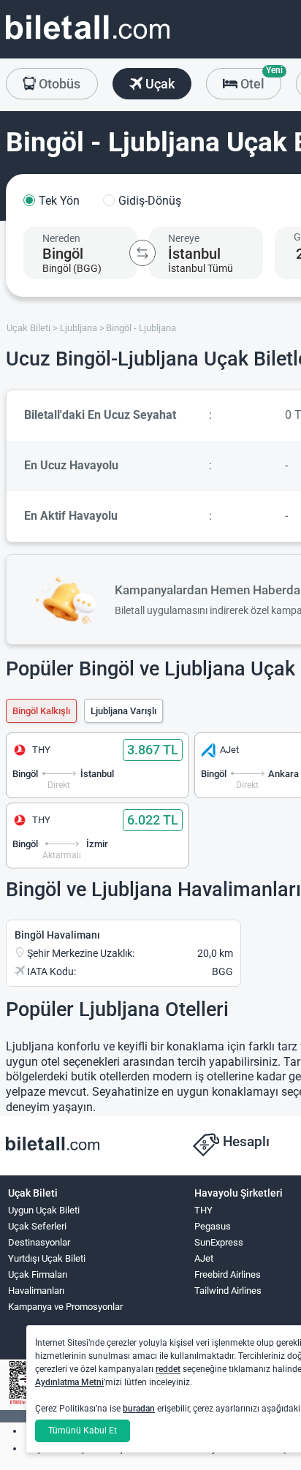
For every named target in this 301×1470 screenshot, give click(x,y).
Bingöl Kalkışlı (41, 710)
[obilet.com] (87, 41)
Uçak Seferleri (37, 1226)
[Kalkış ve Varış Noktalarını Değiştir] (142, 253)
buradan (139, 1408)
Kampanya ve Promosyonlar (65, 1306)
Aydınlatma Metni (69, 1382)
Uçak (158, 83)
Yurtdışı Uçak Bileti (46, 1258)
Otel (259, 79)
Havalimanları (36, 1290)
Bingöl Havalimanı (57, 935)
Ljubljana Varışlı (123, 710)
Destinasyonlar (39, 1242)
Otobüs (58, 83)
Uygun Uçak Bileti (44, 1210)
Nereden (61, 238)
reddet (168, 1369)
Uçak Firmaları (37, 1274)
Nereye (183, 238)
